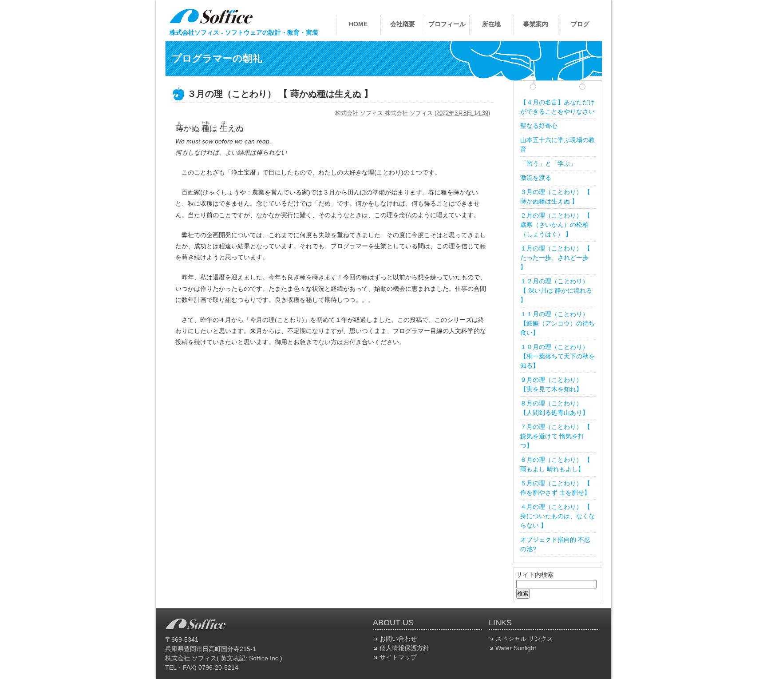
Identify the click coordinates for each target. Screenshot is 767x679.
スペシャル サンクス (524, 638)
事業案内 (535, 24)
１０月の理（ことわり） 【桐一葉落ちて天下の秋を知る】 (557, 356)
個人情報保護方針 (404, 647)
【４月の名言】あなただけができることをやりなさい (557, 107)
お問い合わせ (398, 638)
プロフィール (447, 24)
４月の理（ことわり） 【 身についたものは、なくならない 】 (557, 516)
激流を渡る (535, 177)
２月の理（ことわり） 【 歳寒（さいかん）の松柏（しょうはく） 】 (555, 225)
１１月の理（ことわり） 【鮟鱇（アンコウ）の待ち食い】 (557, 323)
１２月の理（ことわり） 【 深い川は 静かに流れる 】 (556, 290)
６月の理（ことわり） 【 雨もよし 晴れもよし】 (555, 464)
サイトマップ (398, 657)
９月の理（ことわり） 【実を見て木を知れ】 (551, 384)
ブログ (580, 24)
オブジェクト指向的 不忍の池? (555, 544)
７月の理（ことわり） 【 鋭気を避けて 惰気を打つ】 (555, 436)
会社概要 (402, 24)
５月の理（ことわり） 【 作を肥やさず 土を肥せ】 (555, 488)
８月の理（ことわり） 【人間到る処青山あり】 (554, 408)
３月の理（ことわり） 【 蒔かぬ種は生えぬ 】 (555, 196)
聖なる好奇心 (538, 125)
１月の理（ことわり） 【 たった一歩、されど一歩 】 (555, 257)
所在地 (491, 24)
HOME (358, 24)
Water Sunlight (515, 647)
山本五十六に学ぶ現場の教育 (557, 144)
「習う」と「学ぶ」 (548, 163)
